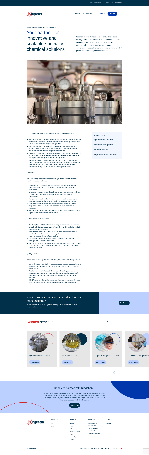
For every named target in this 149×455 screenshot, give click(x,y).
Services (100, 14)
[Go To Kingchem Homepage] (35, 422)
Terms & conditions (97, 448)
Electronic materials (101, 150)
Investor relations (117, 3)
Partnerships (73, 437)
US (52, 423)
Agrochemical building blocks (104, 140)
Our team (72, 423)
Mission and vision (75, 431)
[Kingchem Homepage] (35, 14)
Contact (112, 14)
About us (89, 14)
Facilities (78, 14)
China (52, 426)
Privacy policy (84, 448)
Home (28, 27)
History (71, 426)
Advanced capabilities (94, 433)
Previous (114, 372)
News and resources (96, 3)
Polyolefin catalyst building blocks (105, 155)
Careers (72, 439)
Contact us (124, 303)
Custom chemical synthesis (103, 145)
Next (119, 372)
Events (107, 3)
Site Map (115, 448)
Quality (71, 434)
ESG (71, 429)
